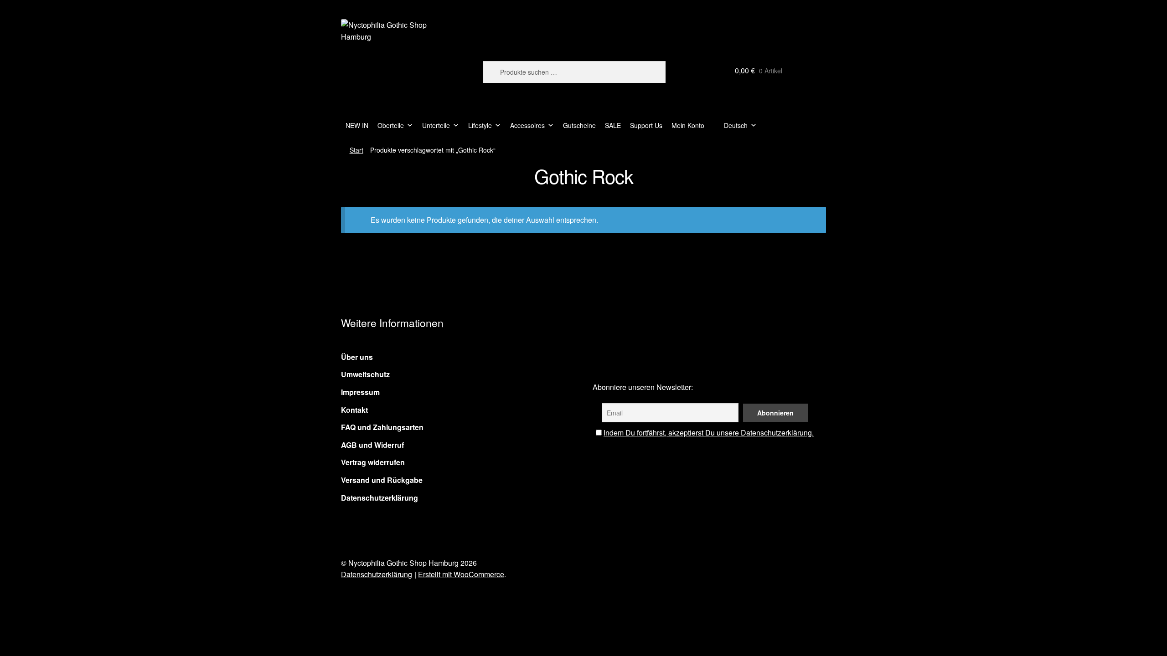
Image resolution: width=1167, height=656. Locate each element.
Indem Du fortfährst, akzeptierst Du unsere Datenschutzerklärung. (709, 432)
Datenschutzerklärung (379, 497)
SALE (613, 125)
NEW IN (357, 125)
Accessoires (527, 125)
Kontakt (354, 410)
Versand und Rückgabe (382, 480)
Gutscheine (579, 125)
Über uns (357, 357)
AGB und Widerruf (372, 445)
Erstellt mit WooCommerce (461, 574)
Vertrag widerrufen (373, 462)
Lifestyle (480, 125)
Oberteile (390, 125)
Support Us (646, 125)
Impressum (360, 392)
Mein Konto (687, 125)
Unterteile (436, 125)
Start (356, 149)
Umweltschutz (365, 374)
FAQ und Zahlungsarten (382, 427)
